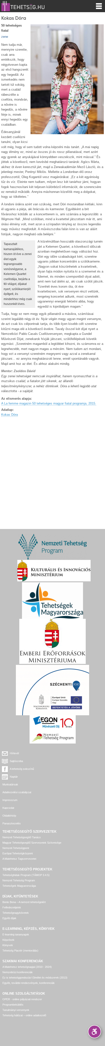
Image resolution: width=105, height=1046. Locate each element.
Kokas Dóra (9, 414)
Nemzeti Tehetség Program (18, 880)
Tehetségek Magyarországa (19, 885)
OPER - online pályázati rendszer (22, 999)
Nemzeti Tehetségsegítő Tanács (21, 837)
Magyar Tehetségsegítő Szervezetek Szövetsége (31, 842)
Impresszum (9, 800)
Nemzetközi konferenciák (17, 972)
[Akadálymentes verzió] (94, 1031)
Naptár (14, 776)
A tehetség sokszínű (22, 768)
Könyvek (7, 945)
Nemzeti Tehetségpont (15, 848)
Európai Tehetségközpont (17, 853)
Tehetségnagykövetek (15, 912)
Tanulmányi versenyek (15, 1009)
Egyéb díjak (9, 918)
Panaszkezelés (11, 823)
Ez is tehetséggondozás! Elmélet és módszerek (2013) (34, 977)
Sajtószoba (16, 761)
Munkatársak (10, 784)
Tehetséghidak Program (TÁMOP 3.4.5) (26, 875)
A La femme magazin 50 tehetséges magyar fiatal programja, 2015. (48, 403)
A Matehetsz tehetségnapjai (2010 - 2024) (27, 966)
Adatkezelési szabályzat (16, 792)
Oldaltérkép (9, 815)
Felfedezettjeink (11, 907)
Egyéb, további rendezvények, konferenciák (28, 982)
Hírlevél (14, 753)
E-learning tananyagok (15, 934)
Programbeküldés (12, 1004)
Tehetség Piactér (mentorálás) (20, 950)
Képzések (8, 939)
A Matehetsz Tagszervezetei (19, 858)
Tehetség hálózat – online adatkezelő (24, 1015)
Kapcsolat (8, 807)
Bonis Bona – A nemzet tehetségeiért (24, 902)
